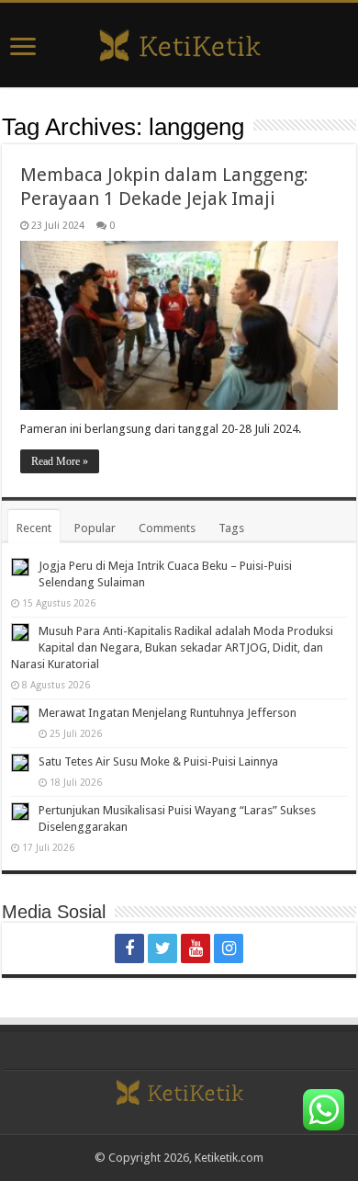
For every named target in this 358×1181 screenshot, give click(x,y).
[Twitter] (162, 948)
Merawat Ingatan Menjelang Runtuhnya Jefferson (167, 713)
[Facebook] (129, 948)
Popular (95, 528)
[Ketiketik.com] (179, 43)
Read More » (59, 461)
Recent (34, 528)
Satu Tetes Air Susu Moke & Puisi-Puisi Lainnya (158, 761)
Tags (231, 528)
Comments (167, 528)
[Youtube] (195, 948)
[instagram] (228, 948)
